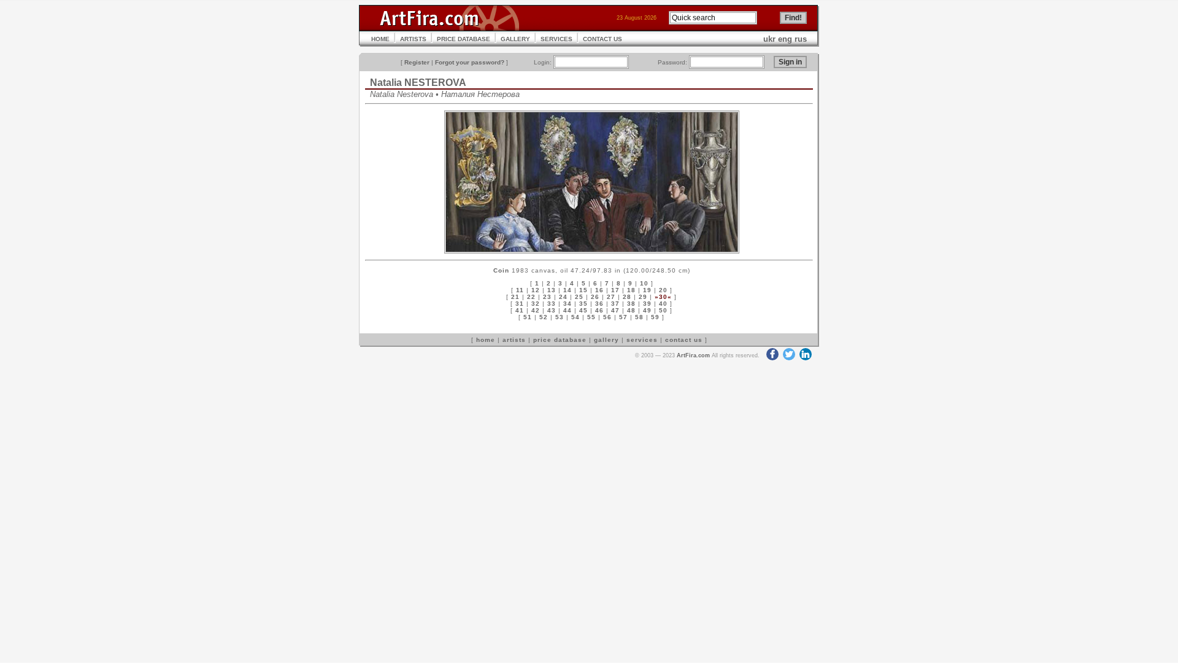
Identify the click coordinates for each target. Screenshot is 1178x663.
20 (663, 290)
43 (551, 310)
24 (563, 296)
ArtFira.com (693, 355)
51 (527, 317)
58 (639, 317)
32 (535, 303)
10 (644, 283)
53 (559, 317)
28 (627, 296)
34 (567, 303)
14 (567, 290)
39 (647, 303)
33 (551, 303)
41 (519, 310)
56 (607, 317)
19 (647, 290)
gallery (606, 339)
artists (514, 339)
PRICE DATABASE (463, 39)
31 (519, 303)
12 (535, 290)
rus (801, 39)
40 (663, 303)
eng (785, 39)
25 (579, 296)
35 (583, 303)
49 (647, 310)
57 (623, 317)
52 (543, 317)
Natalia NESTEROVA (418, 82)
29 (643, 296)
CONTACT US (602, 39)
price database (560, 339)
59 (655, 317)
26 (595, 296)
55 (591, 317)
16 (599, 290)
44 (567, 310)
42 (535, 310)
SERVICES (556, 39)
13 (551, 290)
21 (515, 296)
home (485, 339)
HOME (380, 39)
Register (416, 62)
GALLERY (515, 39)
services (642, 339)
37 (615, 303)
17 (615, 290)
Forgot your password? (469, 62)
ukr (769, 39)
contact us (684, 339)
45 (583, 310)
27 (611, 296)
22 (531, 296)
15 (583, 290)
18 (631, 290)
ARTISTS (413, 39)
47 (615, 310)
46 (599, 310)
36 (599, 303)
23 (547, 296)
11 (520, 290)
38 (631, 303)
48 (631, 310)
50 (663, 310)
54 (575, 317)
